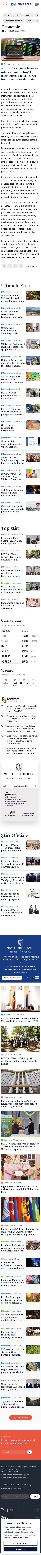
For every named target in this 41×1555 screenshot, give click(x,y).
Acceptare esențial (20, 1543)
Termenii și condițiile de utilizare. (16, 1537)
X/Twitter (15, 266)
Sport (29, 20)
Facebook (4, 266)
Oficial (17, 15)
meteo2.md (21, 674)
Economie (11, 26)
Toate (7, 15)
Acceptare (20, 1549)
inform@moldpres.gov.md (16, 1478)
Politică (29, 15)
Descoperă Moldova (13, 20)
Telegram (21, 266)
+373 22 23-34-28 (11, 1469)
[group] (20, 539)
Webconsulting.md (17, 1488)
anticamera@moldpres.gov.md (17, 1475)
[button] (35, 546)
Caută (35, 1496)
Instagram (9, 266)
